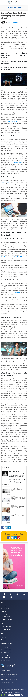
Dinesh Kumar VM (13, 22)
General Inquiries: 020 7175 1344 (9, 674)
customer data (12, 121)
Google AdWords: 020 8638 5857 (9, 679)
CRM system (16, 292)
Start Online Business (6, 616)
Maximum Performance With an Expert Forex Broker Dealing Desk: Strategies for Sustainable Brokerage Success (18, 498)
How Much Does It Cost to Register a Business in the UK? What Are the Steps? (18, 507)
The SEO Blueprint (5, 655)
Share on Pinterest (18, 537)
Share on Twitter (6, 527)
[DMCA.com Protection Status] (3, 694)
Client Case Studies (5, 608)
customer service (6, 302)
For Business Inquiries (6, 629)
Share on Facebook (2, 527)
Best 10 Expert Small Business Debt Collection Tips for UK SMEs (17, 516)
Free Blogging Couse (6, 649)
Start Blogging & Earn (6, 647)
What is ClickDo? (5, 606)
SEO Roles (3, 637)
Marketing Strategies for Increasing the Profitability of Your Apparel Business (17, 489)
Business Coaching (5, 660)
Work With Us (4, 639)
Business (8, 494)
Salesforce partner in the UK (11, 257)
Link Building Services (6, 614)
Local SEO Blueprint (5, 657)
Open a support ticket (6, 626)
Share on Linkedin (9, 527)
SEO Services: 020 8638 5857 (8, 676)
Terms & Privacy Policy (6, 619)
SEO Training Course (6, 652)
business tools (18, 162)
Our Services (4, 611)
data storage (5, 182)
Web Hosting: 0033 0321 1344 (8, 682)
